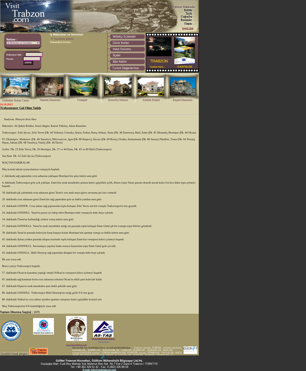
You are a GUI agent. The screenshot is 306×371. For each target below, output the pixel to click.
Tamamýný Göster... (61, 42)
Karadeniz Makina (64, 39)
